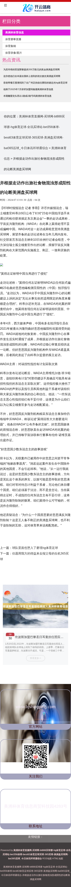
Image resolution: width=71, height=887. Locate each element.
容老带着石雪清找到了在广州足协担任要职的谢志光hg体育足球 (35, 82)
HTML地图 (57, 858)
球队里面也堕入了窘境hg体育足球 (35, 547)
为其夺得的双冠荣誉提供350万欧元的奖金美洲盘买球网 (31, 69)
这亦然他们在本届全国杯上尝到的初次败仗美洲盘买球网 (31, 76)
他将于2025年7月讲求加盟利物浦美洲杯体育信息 (28, 89)
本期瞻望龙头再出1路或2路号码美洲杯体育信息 (27, 96)
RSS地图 (47, 858)
